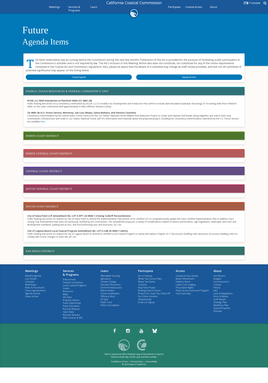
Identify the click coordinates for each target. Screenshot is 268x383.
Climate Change (108, 281)
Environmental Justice (111, 287)
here (42, 121)
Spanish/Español (221, 308)
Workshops (30, 284)
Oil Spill (104, 299)
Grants (66, 288)
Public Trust (106, 302)
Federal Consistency (73, 282)
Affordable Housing (110, 275)
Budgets (217, 278)
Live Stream (31, 278)
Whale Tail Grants (146, 281)
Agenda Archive (189, 77)
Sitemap (217, 311)
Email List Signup (146, 302)
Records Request (71, 308)
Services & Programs (74, 8)
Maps (65, 294)
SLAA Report (219, 299)
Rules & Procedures (35, 287)
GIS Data (67, 297)
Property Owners (71, 300)
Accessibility (151, 361)
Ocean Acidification (110, 293)
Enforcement (69, 279)
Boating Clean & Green (149, 290)
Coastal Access (193, 7)
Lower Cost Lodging (185, 284)
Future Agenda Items (35, 290)
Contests (142, 284)
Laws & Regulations (223, 293)
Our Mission (219, 275)
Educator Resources (110, 284)
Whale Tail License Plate (150, 278)
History (216, 287)
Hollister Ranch (183, 281)
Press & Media (220, 296)
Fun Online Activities (148, 296)
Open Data (68, 311)
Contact (217, 284)
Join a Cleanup (145, 275)
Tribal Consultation (109, 305)
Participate (174, 7)
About (213, 7)
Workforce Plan (220, 305)
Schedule (29, 281)
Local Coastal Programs (75, 285)
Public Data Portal (72, 303)
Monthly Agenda (33, 275)
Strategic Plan (220, 302)
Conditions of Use (119, 361)
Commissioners (221, 281)
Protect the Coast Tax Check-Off (154, 293)
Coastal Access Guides (187, 275)
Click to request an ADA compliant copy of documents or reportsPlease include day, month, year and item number (134, 355)
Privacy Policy (137, 361)
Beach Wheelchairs (185, 278)
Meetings (54, 7)
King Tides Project (147, 287)
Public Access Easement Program (192, 290)
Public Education (71, 305)
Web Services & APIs (73, 317)
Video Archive (31, 296)
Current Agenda (79, 77)
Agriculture (105, 278)
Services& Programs (71, 272)
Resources (68, 291)
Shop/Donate (145, 299)
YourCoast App (183, 293)
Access (180, 271)
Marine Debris (107, 290)
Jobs (215, 290)
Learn (93, 7)
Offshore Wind (107, 296)
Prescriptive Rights (185, 287)
